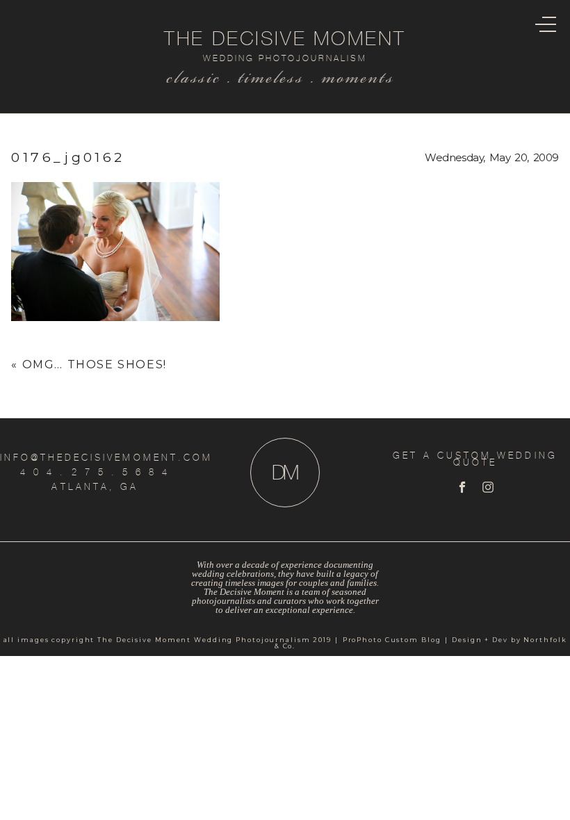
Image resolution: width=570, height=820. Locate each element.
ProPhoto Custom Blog (392, 639)
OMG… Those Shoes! (94, 364)
